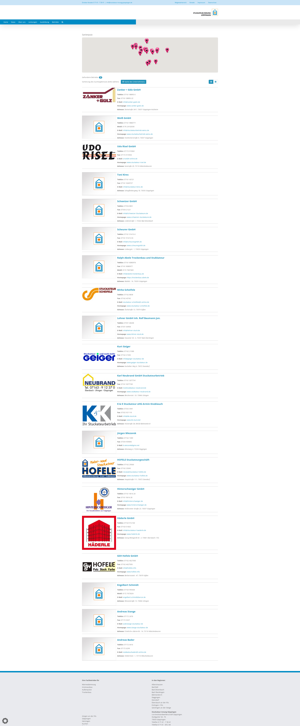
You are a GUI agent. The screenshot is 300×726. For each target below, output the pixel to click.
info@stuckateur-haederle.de (134, 530)
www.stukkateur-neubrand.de (138, 391)
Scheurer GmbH (126, 229)
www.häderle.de (133, 534)
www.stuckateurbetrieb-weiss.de (140, 134)
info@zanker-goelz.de (131, 102)
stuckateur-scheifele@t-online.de (136, 302)
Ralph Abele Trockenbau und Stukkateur (140, 257)
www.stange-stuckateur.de (137, 627)
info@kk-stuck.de (129, 416)
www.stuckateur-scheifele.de (138, 306)
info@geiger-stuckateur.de (133, 359)
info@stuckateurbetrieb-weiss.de (136, 130)
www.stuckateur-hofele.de (137, 476)
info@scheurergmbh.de (132, 242)
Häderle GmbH (125, 518)
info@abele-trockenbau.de (133, 274)
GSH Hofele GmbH (127, 555)
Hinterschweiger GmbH (130, 488)
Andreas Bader (125, 639)
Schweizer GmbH (127, 201)
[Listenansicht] (211, 82)
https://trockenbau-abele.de (138, 277)
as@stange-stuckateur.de (133, 624)
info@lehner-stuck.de (131, 330)
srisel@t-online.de (130, 159)
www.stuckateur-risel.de (136, 162)
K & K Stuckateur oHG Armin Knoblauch (140, 403)
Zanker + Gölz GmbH (129, 89)
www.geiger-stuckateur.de (137, 362)
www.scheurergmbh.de (136, 245)
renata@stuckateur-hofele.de (134, 472)
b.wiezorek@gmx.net (131, 445)
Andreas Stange (126, 611)
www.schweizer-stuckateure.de (139, 217)
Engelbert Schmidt (128, 585)
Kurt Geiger (123, 346)
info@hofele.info (129, 568)
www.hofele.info (133, 572)
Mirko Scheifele (126, 289)
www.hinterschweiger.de (136, 505)
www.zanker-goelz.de (135, 106)
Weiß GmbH (124, 118)
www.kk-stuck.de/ (134, 420)
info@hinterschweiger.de (133, 501)
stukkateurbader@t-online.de (134, 652)
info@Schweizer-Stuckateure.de (135, 213)
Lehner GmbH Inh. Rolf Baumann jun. (138, 318)
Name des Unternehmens (134, 82)
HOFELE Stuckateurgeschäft (133, 459)
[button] (62, 21)
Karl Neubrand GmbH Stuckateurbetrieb (140, 375)
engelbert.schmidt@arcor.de (134, 597)
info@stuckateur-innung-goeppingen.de (119, 3)
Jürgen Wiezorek (126, 433)
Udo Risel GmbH (126, 146)
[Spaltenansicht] (215, 82)
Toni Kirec (123, 174)
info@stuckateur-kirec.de (133, 187)
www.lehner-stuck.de (135, 334)
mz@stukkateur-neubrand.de (134, 388)
